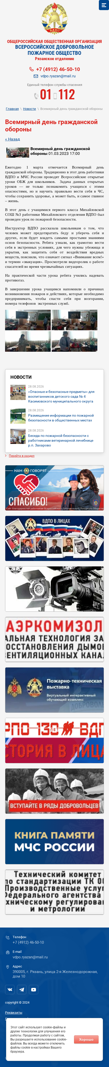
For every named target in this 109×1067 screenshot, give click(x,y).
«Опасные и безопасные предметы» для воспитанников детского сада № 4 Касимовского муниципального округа (61, 396)
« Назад (12, 139)
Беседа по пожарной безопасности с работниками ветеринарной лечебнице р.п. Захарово (60, 440)
